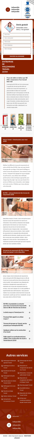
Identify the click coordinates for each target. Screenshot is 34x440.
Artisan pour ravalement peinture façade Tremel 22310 (25, 400)
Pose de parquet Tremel (26, 385)
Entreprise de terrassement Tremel (9, 400)
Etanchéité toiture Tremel (25, 389)
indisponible (15, 7)
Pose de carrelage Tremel (8, 392)
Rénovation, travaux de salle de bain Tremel (26, 374)
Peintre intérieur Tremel (9, 396)
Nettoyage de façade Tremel (9, 377)
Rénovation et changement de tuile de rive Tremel (26, 368)
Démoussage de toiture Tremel (26, 361)
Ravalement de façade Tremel (9, 372)
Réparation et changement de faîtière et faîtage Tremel (26, 380)
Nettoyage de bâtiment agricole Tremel (9, 361)
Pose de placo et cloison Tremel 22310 (9, 382)
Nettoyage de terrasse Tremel (9, 387)
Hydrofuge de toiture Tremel (9, 367)
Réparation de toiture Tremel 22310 (25, 394)
